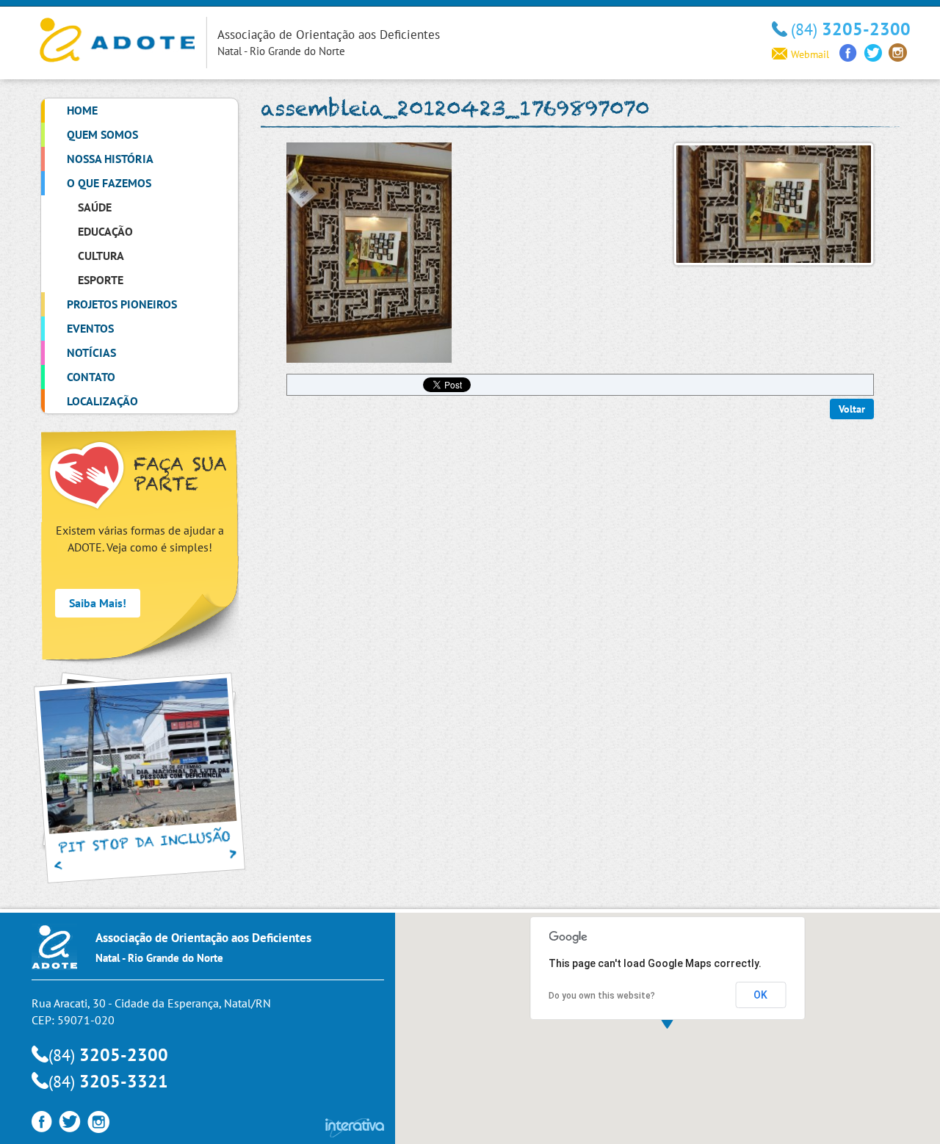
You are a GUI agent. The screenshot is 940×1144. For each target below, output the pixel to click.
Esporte (100, 279)
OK (760, 995)
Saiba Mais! (97, 602)
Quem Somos (102, 134)
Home (82, 110)
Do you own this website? (602, 996)
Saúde (95, 207)
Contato (91, 376)
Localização (102, 401)
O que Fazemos (109, 182)
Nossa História (110, 158)
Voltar (852, 409)
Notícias (91, 352)
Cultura (101, 255)
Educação (105, 231)
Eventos (90, 328)
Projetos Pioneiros (122, 304)
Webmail (810, 54)
